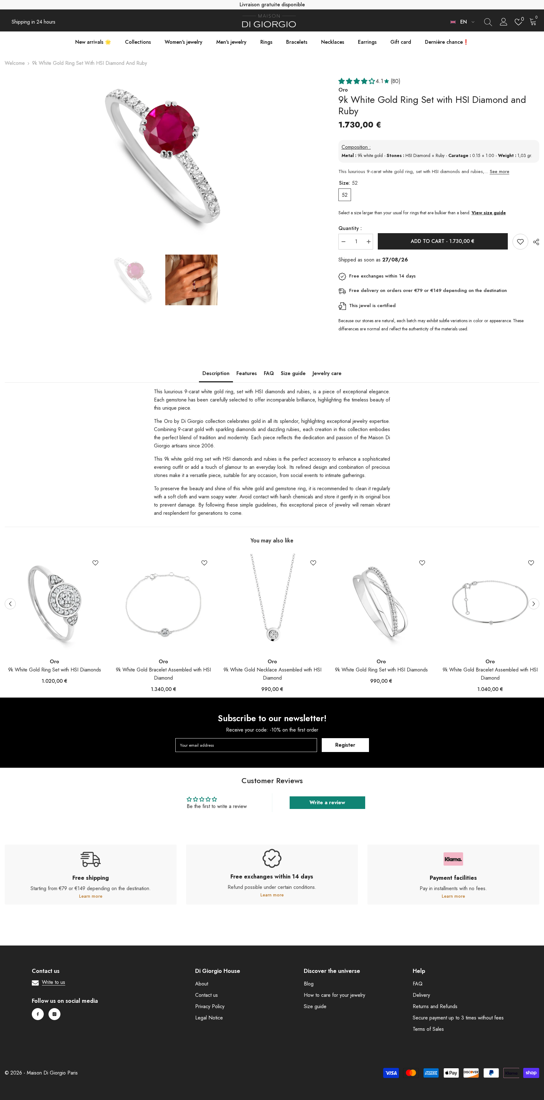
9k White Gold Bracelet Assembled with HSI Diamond (163, 674)
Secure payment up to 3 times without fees (458, 1017)
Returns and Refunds (435, 1006)
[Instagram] (54, 1014)
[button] (10, 603)
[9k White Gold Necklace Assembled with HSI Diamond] (272, 603)
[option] (162, 156)
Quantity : (350, 228)
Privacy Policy (209, 1006)
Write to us (53, 982)
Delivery (421, 995)
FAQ (269, 373)
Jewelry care (327, 373)
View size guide (489, 213)
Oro (54, 661)
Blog (309, 983)
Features (246, 373)
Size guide (293, 373)
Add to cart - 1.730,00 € (442, 241)
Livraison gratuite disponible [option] (272, 4)
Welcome (15, 63)
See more (499, 171)
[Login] (503, 22)
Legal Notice (209, 1017)
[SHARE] (533, 242)
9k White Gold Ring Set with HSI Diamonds (54, 669)
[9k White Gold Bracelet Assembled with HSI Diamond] (163, 603)
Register (345, 745)
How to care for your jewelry (334, 995)
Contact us (206, 995)
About (201, 983)
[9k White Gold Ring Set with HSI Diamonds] (54, 603)
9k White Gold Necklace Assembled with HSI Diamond (272, 674)
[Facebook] (38, 1014)
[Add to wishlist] (520, 242)
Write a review (327, 802)
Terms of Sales (428, 1029)
